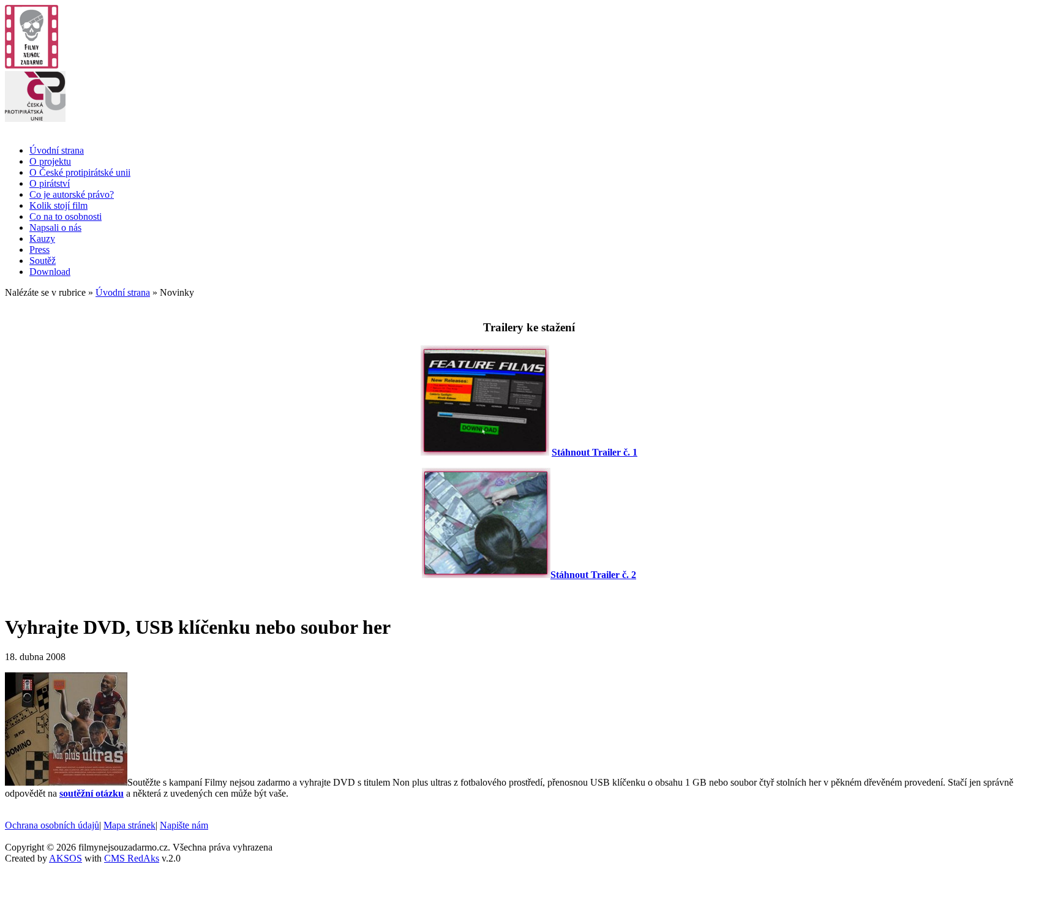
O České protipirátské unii (79, 172)
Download (49, 271)
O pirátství (49, 183)
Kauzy (42, 238)
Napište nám (184, 825)
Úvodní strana (56, 150)
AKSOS (65, 858)
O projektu (50, 161)
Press (39, 249)
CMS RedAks (131, 858)
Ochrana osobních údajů (52, 825)
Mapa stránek (129, 825)
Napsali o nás (55, 227)
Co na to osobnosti (65, 216)
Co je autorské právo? (71, 194)
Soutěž (42, 260)
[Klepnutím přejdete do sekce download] (485, 452)
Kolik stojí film (58, 205)
